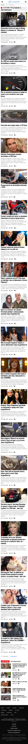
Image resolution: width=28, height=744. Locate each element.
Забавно (14, 708)
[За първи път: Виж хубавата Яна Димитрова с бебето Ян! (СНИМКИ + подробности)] (14, 636)
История (17, 710)
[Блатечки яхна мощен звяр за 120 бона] (14, 123)
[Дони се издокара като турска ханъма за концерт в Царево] (6, 700)
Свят (15, 712)
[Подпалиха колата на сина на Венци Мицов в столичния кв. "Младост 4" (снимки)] (14, 26)
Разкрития (9, 712)
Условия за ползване (21, 719)
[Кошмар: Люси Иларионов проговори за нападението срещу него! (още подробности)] (14, 403)
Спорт (12, 715)
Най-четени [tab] (5, 661)
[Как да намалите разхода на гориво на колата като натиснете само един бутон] (14, 90)
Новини (8, 708)
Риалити (11, 710)
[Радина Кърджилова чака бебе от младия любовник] (6, 693)
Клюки (2, 708)
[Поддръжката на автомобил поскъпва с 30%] (14, 183)
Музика (2, 712)
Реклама (14, 724)
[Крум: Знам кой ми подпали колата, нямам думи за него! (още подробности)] (14, 469)
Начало (2, 5)
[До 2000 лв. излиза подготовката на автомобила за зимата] (14, 59)
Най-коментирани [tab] (16, 661)
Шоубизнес (21, 708)
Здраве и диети (4, 715)
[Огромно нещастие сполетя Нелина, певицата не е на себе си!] (14, 245)
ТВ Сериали (3, 710)
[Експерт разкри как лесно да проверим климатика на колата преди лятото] (14, 214)
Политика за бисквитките (14, 732)
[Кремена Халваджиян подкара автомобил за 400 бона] (14, 152)
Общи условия (14, 728)
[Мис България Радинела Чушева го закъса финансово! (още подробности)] (14, 341)
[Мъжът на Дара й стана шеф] (6, 686)
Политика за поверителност (8, 719)
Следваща (13, 656)
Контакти (14, 726)
